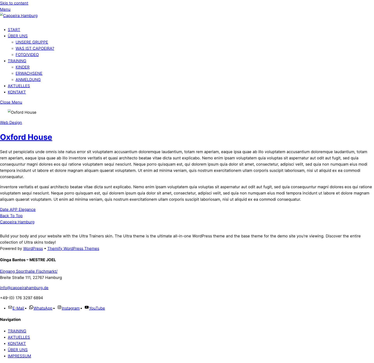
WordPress (33, 248)
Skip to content (14, 3)
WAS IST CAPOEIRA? (35, 48)
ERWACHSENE (29, 73)
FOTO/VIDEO (27, 54)
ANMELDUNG (28, 79)
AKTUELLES (19, 85)
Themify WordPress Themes (73, 248)
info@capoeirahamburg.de (24, 287)
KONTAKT (17, 92)
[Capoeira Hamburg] (19, 15)
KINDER (23, 67)
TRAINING (17, 61)
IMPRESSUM (19, 356)
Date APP (9, 209)
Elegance (27, 209)
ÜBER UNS (18, 36)
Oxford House (26, 137)
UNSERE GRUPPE (32, 42)
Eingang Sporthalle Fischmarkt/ (28, 271)
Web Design (11, 122)
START (14, 29)
